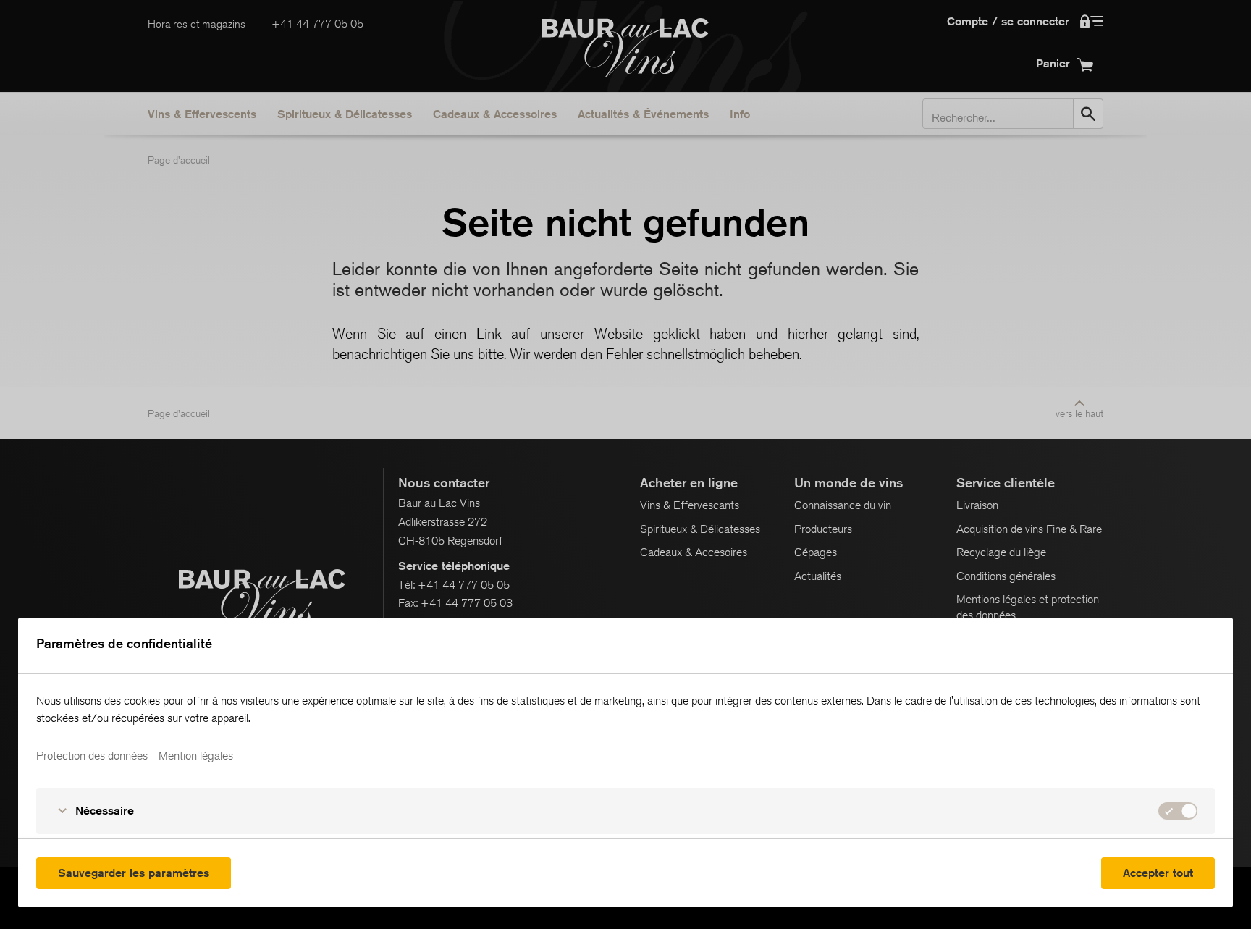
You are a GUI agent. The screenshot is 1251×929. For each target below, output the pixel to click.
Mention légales (196, 756)
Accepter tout (1158, 873)
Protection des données (92, 756)
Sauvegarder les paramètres (133, 873)
